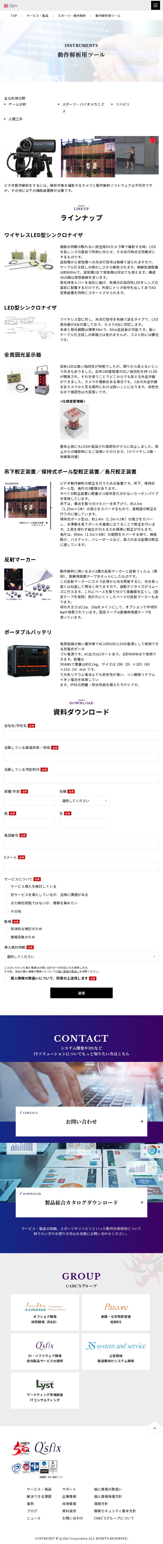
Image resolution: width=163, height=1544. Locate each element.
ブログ (32, 1510)
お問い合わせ (72, 1518)
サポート (69, 1489)
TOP (14, 15)
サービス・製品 (37, 15)
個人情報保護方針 (108, 1496)
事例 (30, 1503)
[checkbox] (81, 899)
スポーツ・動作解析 (72, 15)
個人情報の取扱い (68, 971)
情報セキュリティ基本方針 (115, 1510)
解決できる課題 (39, 1496)
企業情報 (69, 1496)
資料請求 (69, 1510)
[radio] (81, 886)
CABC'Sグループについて (114, 1518)
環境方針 (101, 1503)
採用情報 (69, 1503)
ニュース (34, 1518)
